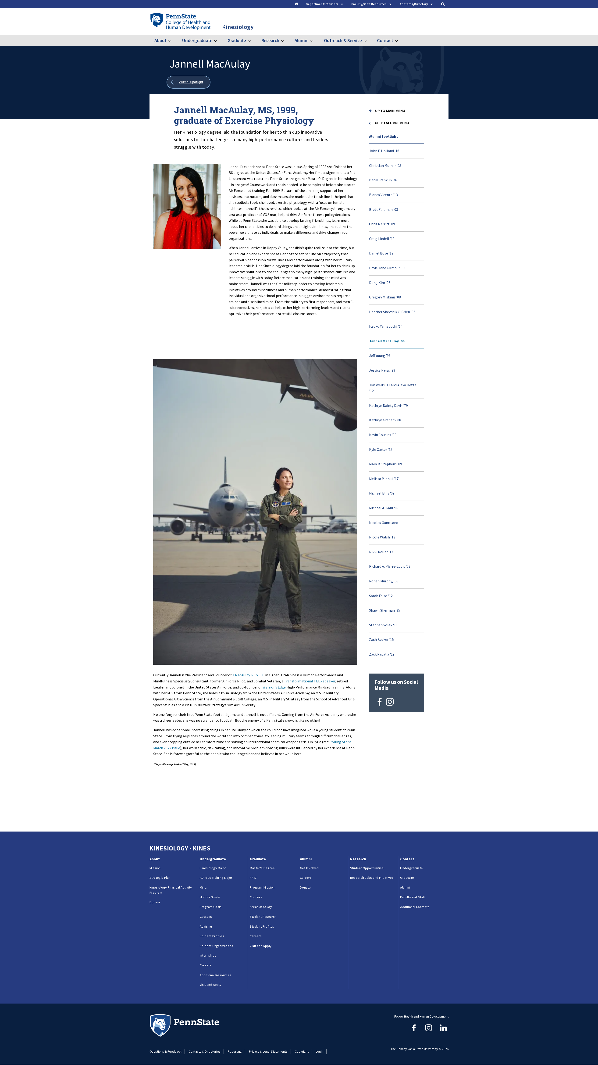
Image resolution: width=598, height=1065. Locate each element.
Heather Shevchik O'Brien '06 (392, 311)
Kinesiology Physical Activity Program (171, 890)
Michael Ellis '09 (382, 493)
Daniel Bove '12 (381, 253)
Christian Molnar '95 (385, 165)
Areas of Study (261, 907)
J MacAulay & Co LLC (248, 675)
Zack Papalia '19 (382, 654)
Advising (206, 926)
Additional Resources (215, 975)
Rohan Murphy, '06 (383, 581)
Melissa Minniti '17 (384, 478)
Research (270, 40)
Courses (206, 916)
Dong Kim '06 (379, 282)
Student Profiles (212, 936)
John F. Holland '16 (384, 150)
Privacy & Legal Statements (268, 1051)
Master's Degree (262, 868)
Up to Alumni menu (392, 123)
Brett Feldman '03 (383, 209)
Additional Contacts (414, 907)
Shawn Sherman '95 (384, 610)
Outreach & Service (343, 40)
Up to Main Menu (390, 111)
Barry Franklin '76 (383, 180)
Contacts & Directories (205, 1051)
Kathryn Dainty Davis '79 (388, 405)
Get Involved (309, 868)
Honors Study (210, 897)
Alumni (302, 40)
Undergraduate (197, 40)
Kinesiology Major (213, 868)
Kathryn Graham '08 (385, 420)
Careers (206, 965)
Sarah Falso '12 (381, 595)
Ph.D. (253, 877)
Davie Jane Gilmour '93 (387, 267)
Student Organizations (216, 946)
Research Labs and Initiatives (372, 877)
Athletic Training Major (216, 877)
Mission (155, 868)
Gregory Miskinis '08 (385, 297)
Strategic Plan (160, 877)
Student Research (263, 916)
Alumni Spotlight (383, 136)
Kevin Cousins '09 (382, 434)
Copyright (302, 1051)
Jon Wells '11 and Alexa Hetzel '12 (393, 388)
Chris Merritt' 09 (382, 224)
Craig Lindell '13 (382, 238)
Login (319, 1051)
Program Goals (211, 907)
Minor (204, 887)
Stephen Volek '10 (383, 625)
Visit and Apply (210, 985)
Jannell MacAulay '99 (386, 341)
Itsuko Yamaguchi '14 (385, 326)
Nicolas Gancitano (383, 522)
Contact (385, 40)
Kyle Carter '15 (380, 449)
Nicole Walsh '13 (382, 537)
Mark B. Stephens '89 (385, 464)
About (160, 40)
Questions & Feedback (166, 1051)
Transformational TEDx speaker (309, 681)
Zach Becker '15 (381, 639)
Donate (155, 902)
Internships (208, 955)
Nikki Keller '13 (381, 551)
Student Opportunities (367, 868)
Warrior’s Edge (274, 687)
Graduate (237, 40)
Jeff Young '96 (380, 355)
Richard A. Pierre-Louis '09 (389, 566)
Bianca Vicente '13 (383, 194)
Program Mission (262, 887)
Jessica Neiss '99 (382, 370)
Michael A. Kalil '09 (384, 508)
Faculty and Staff (412, 897)
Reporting (235, 1051)
